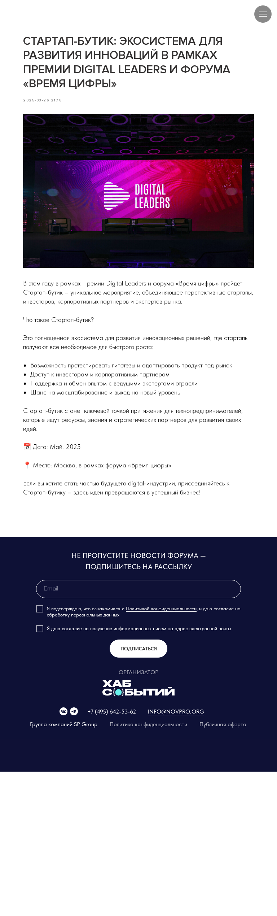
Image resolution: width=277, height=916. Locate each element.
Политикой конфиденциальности (161, 608)
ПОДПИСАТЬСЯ (138, 648)
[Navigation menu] (263, 14)
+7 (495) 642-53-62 (111, 711)
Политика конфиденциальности (148, 724)
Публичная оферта (222, 724)
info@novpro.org (176, 711)
